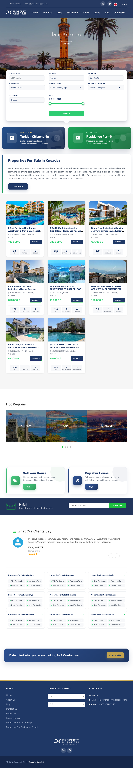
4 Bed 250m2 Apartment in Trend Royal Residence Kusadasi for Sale (66, 231)
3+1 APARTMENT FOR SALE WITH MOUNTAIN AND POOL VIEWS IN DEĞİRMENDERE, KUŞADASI (64, 348)
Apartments (72, 12)
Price (51, 96)
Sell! (28, 487)
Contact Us (119, 12)
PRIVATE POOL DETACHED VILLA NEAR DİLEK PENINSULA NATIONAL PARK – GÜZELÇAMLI (24, 347)
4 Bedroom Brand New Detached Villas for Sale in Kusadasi (21, 289)
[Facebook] (109, 3)
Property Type (55, 83)
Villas (59, 12)
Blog (107, 12)
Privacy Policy (13, 718)
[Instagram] (102, 3)
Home (35, 12)
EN (118, 4)
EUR (124, 4)
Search (66, 113)
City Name (92, 74)
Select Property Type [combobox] (58, 88)
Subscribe (117, 506)
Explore (66, 44)
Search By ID (14, 74)
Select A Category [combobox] (97, 88)
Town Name (14, 83)
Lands (97, 12)
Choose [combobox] (14, 100)
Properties (11, 713)
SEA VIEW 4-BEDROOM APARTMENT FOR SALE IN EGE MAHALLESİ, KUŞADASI (65, 289)
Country (52, 74)
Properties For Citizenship (19, 722)
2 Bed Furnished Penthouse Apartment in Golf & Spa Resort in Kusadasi (24, 231)
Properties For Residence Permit (22, 727)
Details (35, 242)
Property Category (96, 83)
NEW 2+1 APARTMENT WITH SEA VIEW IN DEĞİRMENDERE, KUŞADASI (106, 289)
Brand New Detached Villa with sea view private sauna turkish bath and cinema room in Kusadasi (107, 232)
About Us (47, 12)
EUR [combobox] (51, 704)
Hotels (86, 12)
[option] (26, 426)
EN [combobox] (51, 696)
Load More (18, 186)
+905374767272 (15, 4)
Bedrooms (13, 96)
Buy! (91, 487)
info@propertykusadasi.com (37, 4)
